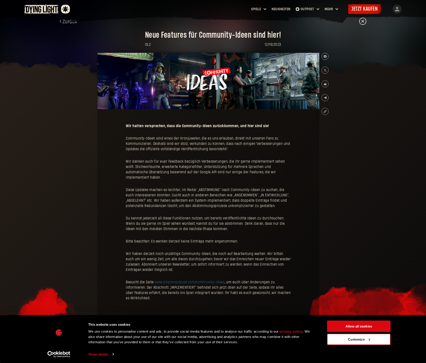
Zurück (70, 21)
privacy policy (291, 331)
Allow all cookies (358, 326)
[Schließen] (362, 22)
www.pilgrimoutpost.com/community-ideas (190, 282)
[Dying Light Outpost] (41, 9)
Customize (356, 339)
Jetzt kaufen (364, 9)
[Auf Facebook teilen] (325, 56)
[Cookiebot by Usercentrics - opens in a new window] (58, 354)
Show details (98, 354)
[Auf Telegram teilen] (325, 97)
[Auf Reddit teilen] (325, 83)
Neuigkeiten (281, 9)
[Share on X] (325, 70)
